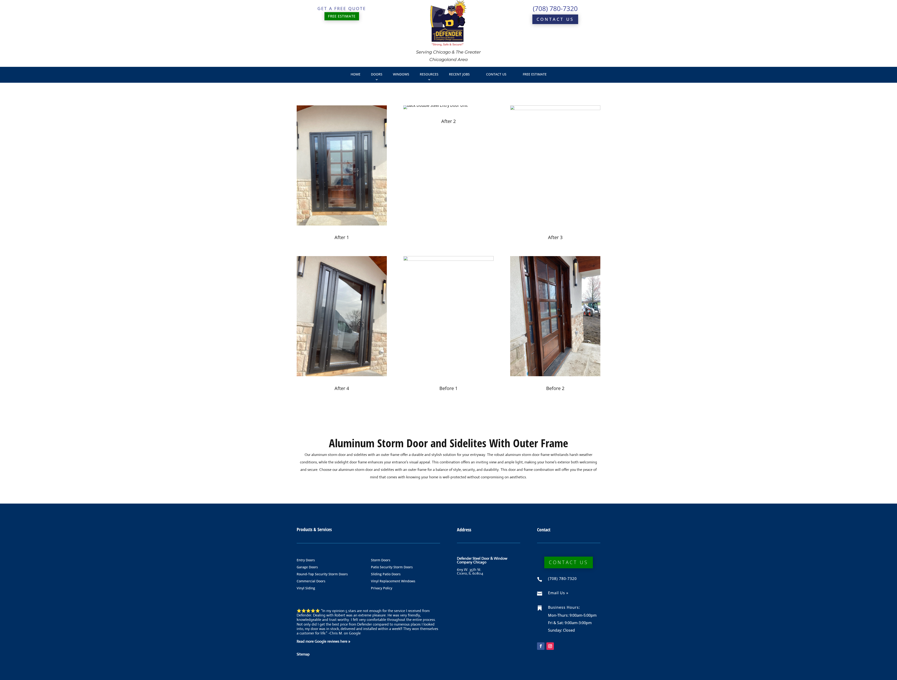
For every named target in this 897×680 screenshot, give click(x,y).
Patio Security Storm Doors (392, 567)
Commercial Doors (311, 581)
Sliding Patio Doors (386, 574)
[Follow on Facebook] (541, 646)
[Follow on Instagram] (550, 646)
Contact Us (555, 19)
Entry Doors (306, 560)
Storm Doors (380, 560)
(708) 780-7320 (555, 8)
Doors (376, 74)
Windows (401, 74)
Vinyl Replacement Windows (393, 581)
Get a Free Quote (341, 8)
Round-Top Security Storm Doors (322, 574)
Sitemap (303, 654)
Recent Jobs (459, 74)
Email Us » (558, 592)
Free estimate (342, 16)
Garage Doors (307, 567)
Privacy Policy (381, 588)
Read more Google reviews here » (323, 641)
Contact (543, 529)
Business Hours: (564, 607)
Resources (429, 74)
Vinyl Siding (306, 588)
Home (355, 74)
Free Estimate (535, 74)
